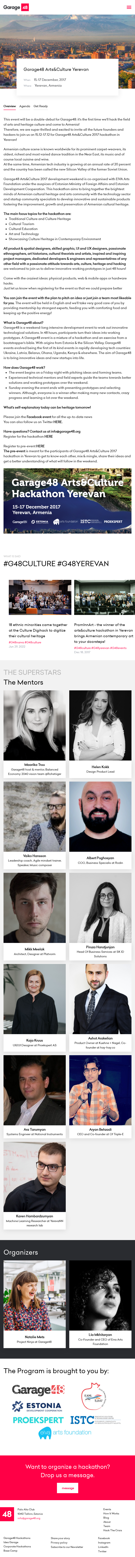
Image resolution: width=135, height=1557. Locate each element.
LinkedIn (103, 1547)
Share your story (60, 1538)
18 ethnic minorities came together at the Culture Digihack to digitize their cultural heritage (38, 630)
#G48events (118, 648)
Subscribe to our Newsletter (67, 1547)
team (106, 1526)
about (107, 1522)
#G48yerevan (100, 648)
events (107, 1509)
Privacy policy (59, 1542)
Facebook (104, 1538)
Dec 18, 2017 (82, 652)
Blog (106, 1517)
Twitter (102, 1551)
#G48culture (33, 642)
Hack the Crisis (112, 1530)
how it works (111, 1513)
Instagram (104, 1542)
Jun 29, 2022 (17, 646)
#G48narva (16, 642)
